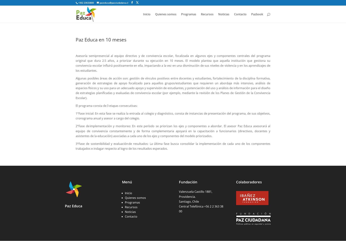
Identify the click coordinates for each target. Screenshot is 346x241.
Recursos (207, 14)
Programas (188, 14)
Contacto (240, 14)
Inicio (146, 14)
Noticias (223, 14)
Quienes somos (165, 14)
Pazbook (257, 14)
